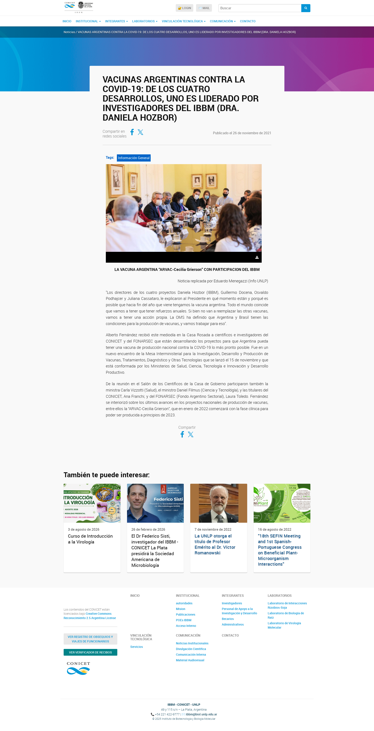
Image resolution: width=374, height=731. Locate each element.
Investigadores (232, 603)
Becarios (228, 619)
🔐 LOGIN (184, 8)
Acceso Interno (186, 626)
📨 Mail (204, 8)
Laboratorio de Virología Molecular (284, 625)
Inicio (67, 21)
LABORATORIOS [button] (143, 21)
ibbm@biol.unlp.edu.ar (201, 714)
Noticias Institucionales (192, 643)
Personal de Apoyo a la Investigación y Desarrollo (239, 611)
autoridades (184, 603)
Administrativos (233, 624)
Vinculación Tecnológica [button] (182, 21)
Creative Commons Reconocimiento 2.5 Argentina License (90, 616)
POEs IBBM (183, 620)
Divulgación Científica (191, 649)
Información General (134, 157)
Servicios (136, 647)
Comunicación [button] (222, 21)
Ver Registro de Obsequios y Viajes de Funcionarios (90, 639)
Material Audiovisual (190, 660)
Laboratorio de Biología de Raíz (286, 615)
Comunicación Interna (191, 654)
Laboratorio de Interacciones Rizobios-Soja (287, 605)
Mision (180, 609)
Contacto (248, 21)
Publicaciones (185, 614)
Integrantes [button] (115, 21)
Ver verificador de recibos (90, 652)
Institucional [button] (87, 21)
